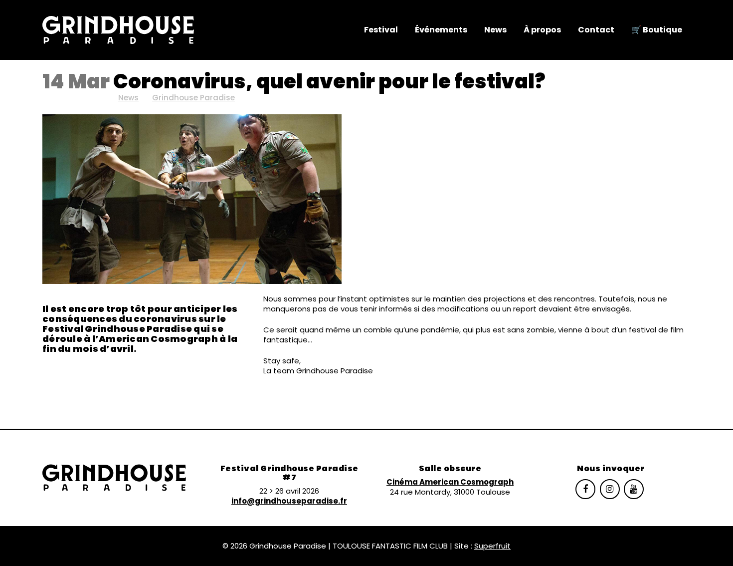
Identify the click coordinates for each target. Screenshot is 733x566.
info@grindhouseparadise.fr (289, 501)
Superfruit (492, 546)
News (128, 97)
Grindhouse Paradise (193, 97)
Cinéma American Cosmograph (450, 482)
